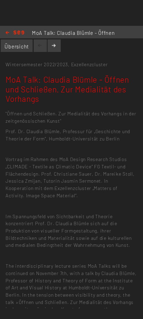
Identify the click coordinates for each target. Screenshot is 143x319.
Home (15, 33)
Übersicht (17, 46)
